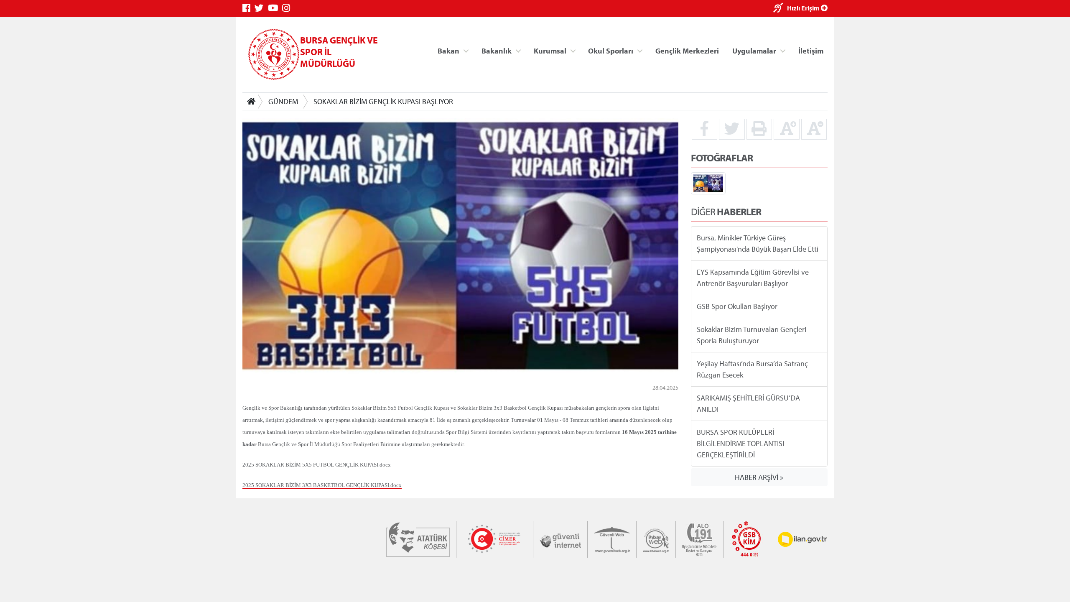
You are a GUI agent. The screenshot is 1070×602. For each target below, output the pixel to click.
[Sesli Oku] (780, 8)
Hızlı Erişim (804, 8)
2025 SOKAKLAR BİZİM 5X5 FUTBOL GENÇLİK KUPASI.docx (316, 465)
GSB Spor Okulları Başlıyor (737, 306)
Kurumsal (550, 50)
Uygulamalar (754, 50)
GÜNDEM (283, 101)
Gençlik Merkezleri (687, 50)
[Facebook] (248, 8)
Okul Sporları (610, 50)
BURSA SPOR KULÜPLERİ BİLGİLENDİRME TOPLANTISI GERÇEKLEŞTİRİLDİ (740, 443)
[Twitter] (261, 8)
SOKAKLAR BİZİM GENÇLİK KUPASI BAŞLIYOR (383, 101)
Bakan (448, 50)
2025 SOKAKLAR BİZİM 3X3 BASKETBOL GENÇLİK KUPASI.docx (322, 485)
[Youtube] (275, 8)
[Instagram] (288, 8)
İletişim (810, 50)
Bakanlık (497, 50)
